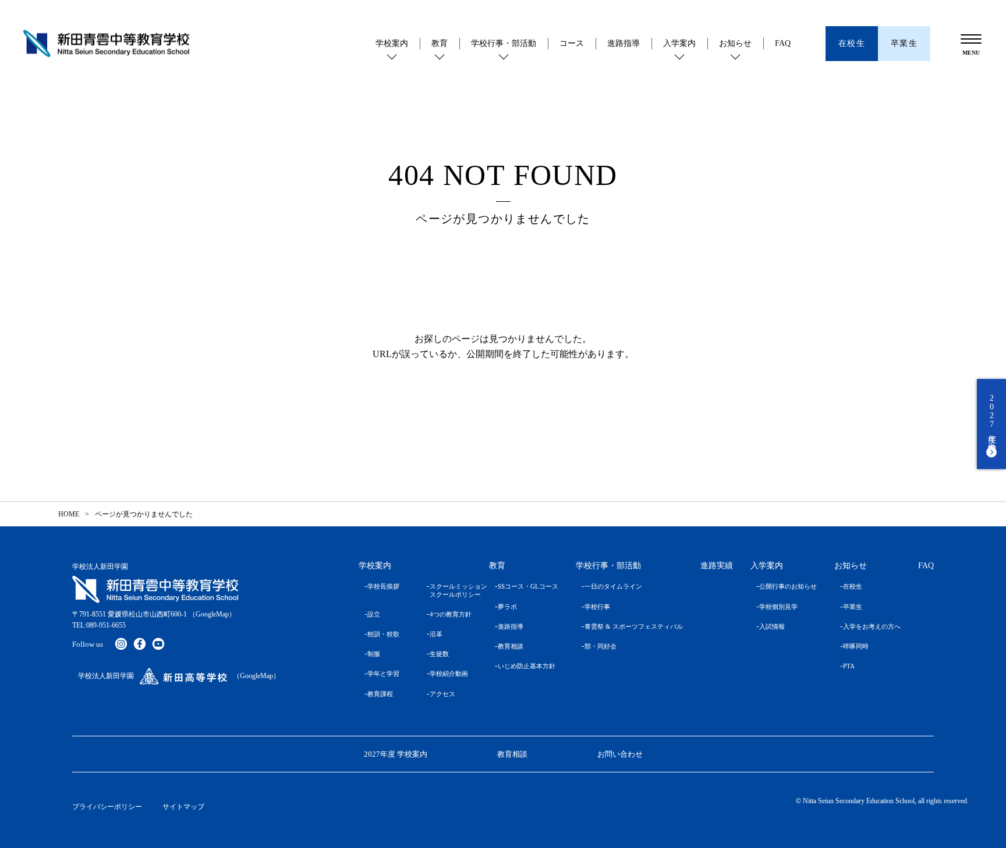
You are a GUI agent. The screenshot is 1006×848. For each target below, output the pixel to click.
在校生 (852, 586)
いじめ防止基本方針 (526, 665)
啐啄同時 (856, 646)
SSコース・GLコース (528, 586)
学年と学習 (383, 673)
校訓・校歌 (383, 633)
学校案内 (392, 43)
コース (571, 43)
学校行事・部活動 (503, 43)
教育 (439, 43)
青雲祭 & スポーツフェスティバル (634, 626)
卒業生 (852, 606)
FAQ (783, 43)
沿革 (436, 633)
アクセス (442, 693)
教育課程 (380, 693)
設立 (373, 614)
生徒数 (439, 653)
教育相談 (510, 646)
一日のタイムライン (613, 586)
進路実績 (716, 565)
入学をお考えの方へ (872, 626)
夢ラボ (507, 606)
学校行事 (597, 606)
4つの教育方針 (451, 614)
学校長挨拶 (383, 586)
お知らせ (735, 43)
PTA (849, 665)
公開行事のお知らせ (788, 586)
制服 (373, 653)
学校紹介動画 (449, 673)
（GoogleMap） (212, 614)
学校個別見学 (778, 606)
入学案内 (679, 43)
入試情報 (772, 626)
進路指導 (623, 43)
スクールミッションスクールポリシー (451, 590)
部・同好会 (601, 646)
